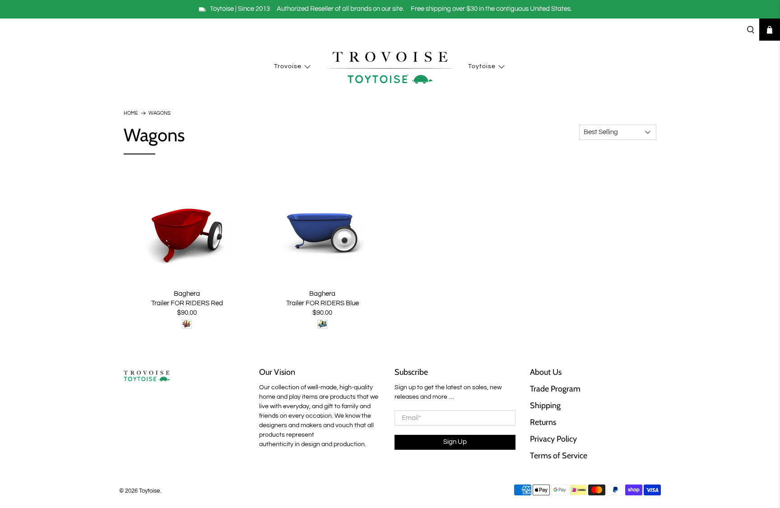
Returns (543, 422)
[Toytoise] (390, 66)
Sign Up (455, 441)
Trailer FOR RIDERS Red (187, 303)
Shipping (545, 405)
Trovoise (288, 66)
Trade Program (555, 389)
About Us (546, 372)
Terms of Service (558, 456)
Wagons (160, 113)
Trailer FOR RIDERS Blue (322, 303)
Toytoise (482, 66)
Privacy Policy (553, 439)
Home (131, 113)
